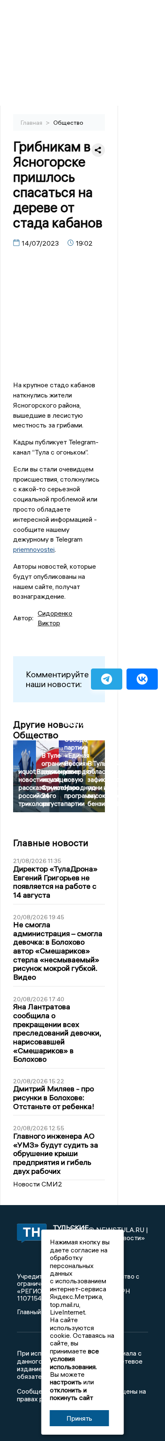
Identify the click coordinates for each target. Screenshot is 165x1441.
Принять (79, 1418)
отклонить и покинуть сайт (71, 1394)
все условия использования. (74, 1359)
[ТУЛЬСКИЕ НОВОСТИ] (29, 1234)
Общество (68, 122)
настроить (66, 1382)
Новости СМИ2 (37, 1184)
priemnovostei (34, 549)
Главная (32, 122)
